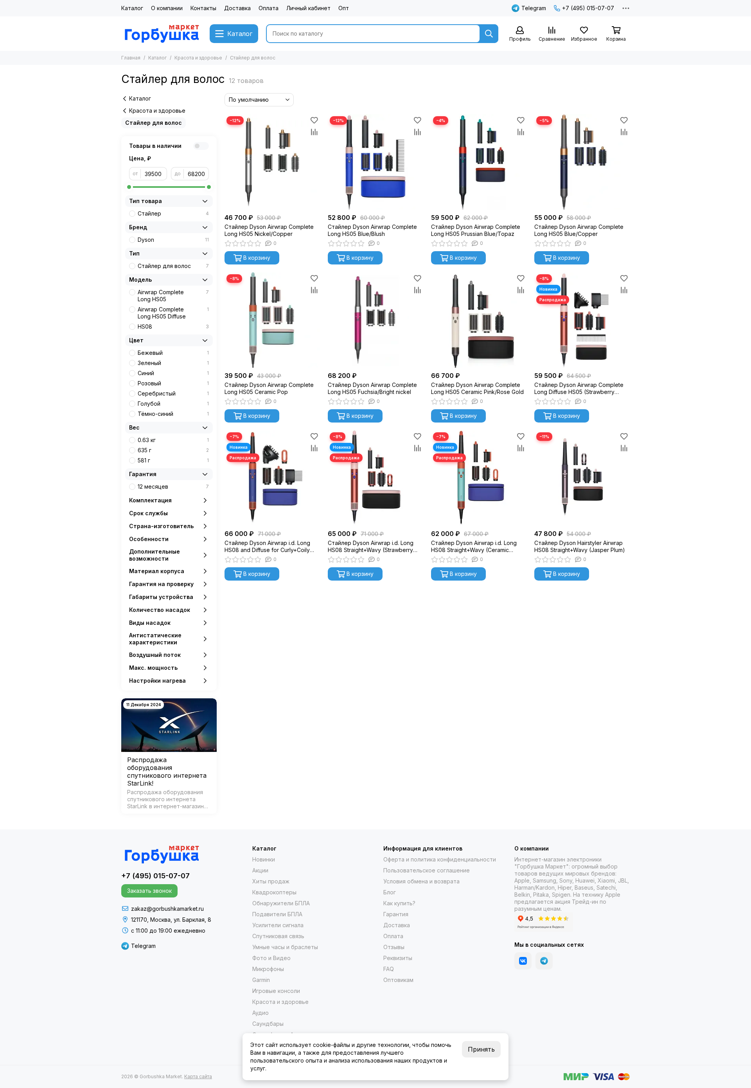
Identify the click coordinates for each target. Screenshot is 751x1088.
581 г (173, 460)
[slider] (129, 187)
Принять (481, 1049)
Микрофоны (268, 969)
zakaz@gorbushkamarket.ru (167, 908)
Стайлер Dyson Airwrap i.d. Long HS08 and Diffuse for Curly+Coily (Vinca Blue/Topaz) (267, 547)
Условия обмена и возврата (421, 881)
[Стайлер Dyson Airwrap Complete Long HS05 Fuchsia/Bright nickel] (375, 320)
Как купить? (399, 903)
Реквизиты (397, 958)
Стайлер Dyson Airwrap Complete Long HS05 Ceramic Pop (269, 388)
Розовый (173, 383)
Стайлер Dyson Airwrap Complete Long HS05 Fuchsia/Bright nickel (372, 388)
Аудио (260, 1012)
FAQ (388, 969)
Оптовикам (398, 980)
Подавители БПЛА (277, 914)
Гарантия (395, 914)
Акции (260, 870)
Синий (173, 373)
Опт (343, 8)
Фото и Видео (271, 958)
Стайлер (173, 213)
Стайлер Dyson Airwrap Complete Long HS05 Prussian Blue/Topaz (475, 230)
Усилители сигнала (278, 925)
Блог (389, 892)
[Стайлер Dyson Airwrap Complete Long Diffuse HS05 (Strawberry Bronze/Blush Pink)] (582, 320)
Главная (130, 58)
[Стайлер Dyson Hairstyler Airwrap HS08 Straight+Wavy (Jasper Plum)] (582, 478)
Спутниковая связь (278, 936)
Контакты (203, 8)
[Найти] (489, 33)
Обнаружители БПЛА (281, 903)
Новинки (263, 859)
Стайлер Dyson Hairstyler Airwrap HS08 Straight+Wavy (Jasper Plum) (579, 546)
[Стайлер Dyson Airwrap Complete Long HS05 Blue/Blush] (375, 162)
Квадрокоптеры (274, 892)
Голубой (173, 403)
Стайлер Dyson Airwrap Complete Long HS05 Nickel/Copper (269, 230)
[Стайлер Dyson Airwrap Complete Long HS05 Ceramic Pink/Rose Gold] (478, 320)
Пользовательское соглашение (426, 870)
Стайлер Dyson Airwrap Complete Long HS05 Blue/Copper (578, 230)
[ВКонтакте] (523, 960)
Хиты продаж (270, 881)
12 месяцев (173, 486)
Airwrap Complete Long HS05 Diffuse (173, 313)
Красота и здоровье (198, 58)
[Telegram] (544, 960)
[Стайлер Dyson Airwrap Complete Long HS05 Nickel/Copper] (272, 162)
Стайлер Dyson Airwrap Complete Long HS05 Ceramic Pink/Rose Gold (477, 388)
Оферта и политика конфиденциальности (439, 859)
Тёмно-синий (173, 413)
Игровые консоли (276, 990)
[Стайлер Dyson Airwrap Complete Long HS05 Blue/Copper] (582, 162)
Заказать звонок (149, 890)
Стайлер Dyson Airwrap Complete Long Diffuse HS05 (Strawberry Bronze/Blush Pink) (578, 388)
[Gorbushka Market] (161, 33)
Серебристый (173, 393)
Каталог (132, 8)
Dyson (173, 239)
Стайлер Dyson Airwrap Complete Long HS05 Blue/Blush (372, 230)
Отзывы (393, 947)
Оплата (268, 8)
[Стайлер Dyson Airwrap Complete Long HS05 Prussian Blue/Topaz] (478, 162)
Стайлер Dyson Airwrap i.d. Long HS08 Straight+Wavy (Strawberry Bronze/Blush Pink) (370, 547)
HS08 (173, 326)
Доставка (237, 8)
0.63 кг (173, 440)
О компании (167, 8)
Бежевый (173, 352)
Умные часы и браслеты (285, 947)
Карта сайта (198, 1076)
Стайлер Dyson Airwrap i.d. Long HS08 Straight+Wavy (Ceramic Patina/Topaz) (474, 547)
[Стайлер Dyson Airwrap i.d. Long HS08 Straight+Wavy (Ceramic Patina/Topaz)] (478, 478)
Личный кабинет (308, 8)
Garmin (261, 980)
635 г (173, 450)
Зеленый (173, 363)
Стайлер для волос (153, 122)
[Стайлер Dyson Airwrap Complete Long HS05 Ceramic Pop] (272, 320)
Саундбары (268, 1023)
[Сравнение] (314, 132)
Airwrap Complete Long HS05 (173, 295)
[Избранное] (314, 120)
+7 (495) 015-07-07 (588, 8)
